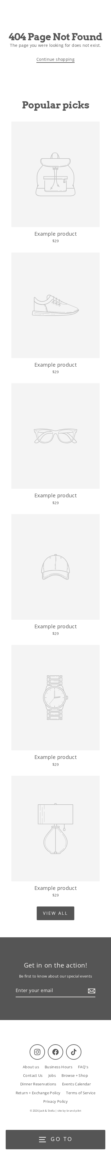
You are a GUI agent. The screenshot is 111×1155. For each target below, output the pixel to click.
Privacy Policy (55, 1101)
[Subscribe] (90, 991)
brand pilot (74, 1110)
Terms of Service (80, 1092)
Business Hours (58, 1066)
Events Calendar (76, 1084)
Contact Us (33, 1075)
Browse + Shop (74, 1075)
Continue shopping (55, 59)
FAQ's (83, 1066)
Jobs (52, 1075)
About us (31, 1066)
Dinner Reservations (38, 1084)
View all (55, 913)
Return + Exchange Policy (38, 1092)
